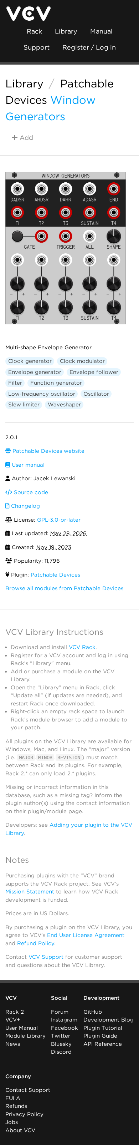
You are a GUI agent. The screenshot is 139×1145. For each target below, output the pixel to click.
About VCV (20, 1130)
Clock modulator (82, 361)
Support (37, 47)
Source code (30, 492)
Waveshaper (64, 404)
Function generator (56, 383)
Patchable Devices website (47, 451)
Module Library (25, 1036)
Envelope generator (34, 372)
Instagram (64, 1020)
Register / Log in (89, 47)
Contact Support (27, 1090)
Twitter (60, 1036)
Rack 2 (14, 1012)
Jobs (11, 1122)
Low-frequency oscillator (41, 394)
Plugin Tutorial (102, 1028)
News (12, 1044)
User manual (27, 465)
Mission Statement (29, 891)
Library (66, 31)
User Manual (21, 1028)
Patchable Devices (55, 575)
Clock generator (30, 361)
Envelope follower (94, 372)
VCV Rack (82, 647)
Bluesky (61, 1044)
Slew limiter (24, 404)
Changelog (24, 506)
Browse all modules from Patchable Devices (64, 588)
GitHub (92, 1012)
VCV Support (46, 957)
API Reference (102, 1044)
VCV (11, 998)
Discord (61, 1052)
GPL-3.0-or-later (59, 520)
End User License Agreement (85, 935)
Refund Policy (35, 943)
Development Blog (108, 1020)
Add (25, 137)
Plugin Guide (100, 1036)
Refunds (16, 1106)
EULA (12, 1098)
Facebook (64, 1028)
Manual (101, 31)
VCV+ (12, 1020)
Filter (15, 383)
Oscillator (96, 394)
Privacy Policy (24, 1114)
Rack (34, 31)
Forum (59, 1012)
